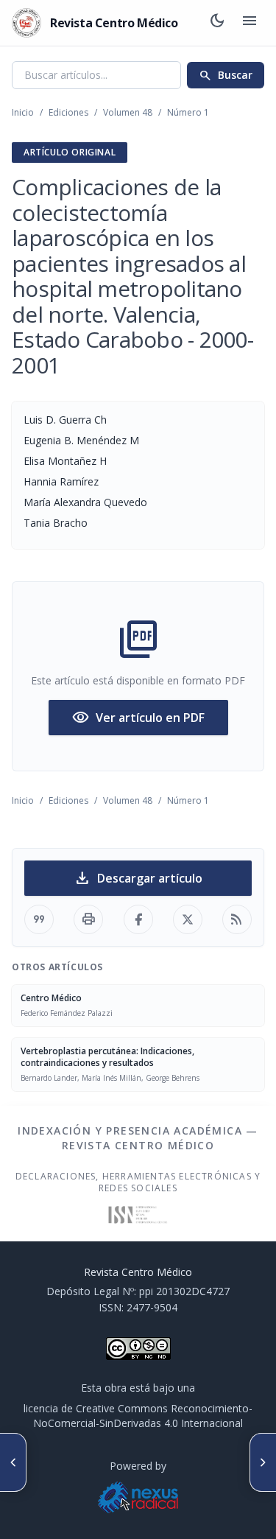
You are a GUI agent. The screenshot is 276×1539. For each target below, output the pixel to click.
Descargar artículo (138, 878)
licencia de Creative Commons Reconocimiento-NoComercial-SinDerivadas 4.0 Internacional (138, 1415)
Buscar (225, 75)
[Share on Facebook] (138, 919)
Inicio (23, 112)
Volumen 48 (127, 112)
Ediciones (68, 112)
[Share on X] (187, 919)
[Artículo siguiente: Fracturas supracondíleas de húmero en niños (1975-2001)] (263, 1462)
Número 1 (188, 112)
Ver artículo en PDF (138, 717)
